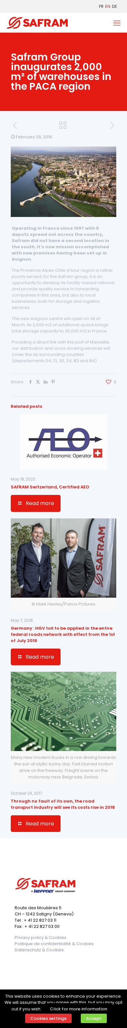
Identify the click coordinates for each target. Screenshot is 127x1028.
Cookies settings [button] (48, 1018)
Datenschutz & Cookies (39, 950)
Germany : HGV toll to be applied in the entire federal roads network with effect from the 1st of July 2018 (63, 634)
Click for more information (78, 1009)
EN (107, 6)
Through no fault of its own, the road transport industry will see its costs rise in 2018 (63, 804)
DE (114, 6)
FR (101, 6)
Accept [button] (94, 1018)
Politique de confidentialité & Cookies (54, 944)
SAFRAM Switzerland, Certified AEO (50, 487)
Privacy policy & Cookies (40, 937)
